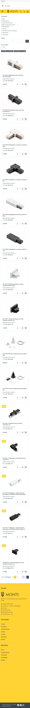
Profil (2, 649)
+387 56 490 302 (6, 610)
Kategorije (4, 16)
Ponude (3, 634)
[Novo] (15, 412)
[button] (2, 11)
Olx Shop (5, 608)
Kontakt (3, 660)
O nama (3, 1)
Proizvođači (4, 45)
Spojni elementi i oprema (8, 78)
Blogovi (3, 639)
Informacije (4, 655)
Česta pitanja (4, 657)
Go (27, 41)
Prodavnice (4, 626)
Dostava (3, 631)
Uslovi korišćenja (5, 629)
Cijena (3, 38)
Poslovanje (4, 636)
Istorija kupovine (5, 652)
